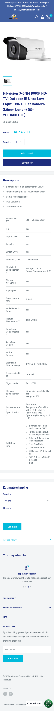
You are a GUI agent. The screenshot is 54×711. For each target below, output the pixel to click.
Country (7, 494)
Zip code (7, 508)
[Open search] (36, 17)
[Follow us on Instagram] (11, 694)
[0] (48, 17)
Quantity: (7, 142)
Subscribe (13, 658)
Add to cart (27, 153)
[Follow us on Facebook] (5, 694)
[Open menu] (4, 17)
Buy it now (27, 162)
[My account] (42, 17)
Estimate (12, 526)
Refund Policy (9, 539)
